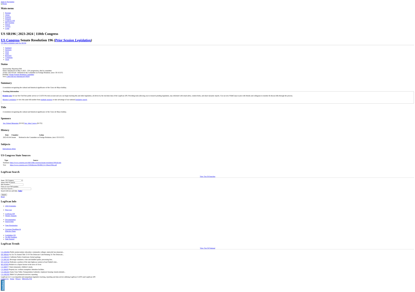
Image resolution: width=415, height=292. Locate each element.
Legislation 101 (10, 235)
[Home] (4, 4)
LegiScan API (10, 21)
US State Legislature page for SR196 (13, 43)
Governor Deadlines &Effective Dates (13, 230)
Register (8, 13)
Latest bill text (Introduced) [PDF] (18, 76)
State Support (9, 239)
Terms (12, 279)
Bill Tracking (9, 23)
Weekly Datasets (11, 216)
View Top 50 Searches (207, 176)
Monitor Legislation (9, 100)
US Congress (10, 40)
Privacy (18, 279)
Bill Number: (5, 184)
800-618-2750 (27, 279)
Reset (3, 197)
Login (7, 28)
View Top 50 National (207, 248)
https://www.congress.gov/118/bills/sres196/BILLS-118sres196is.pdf (33, 165)
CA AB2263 (5, 272)
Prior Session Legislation (73, 40)
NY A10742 (5, 262)
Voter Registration (11, 225)
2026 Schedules (10, 206)
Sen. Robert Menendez (11, 123)
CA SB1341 (5, 259)
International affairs (9, 149)
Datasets (8, 19)
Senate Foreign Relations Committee (21, 74)
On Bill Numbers (11, 237)
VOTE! (7, 26)
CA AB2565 (5, 274)
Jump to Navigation (7, 2)
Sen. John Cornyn (30, 123)
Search (7, 25)
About (7, 15)
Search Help (9, 221)
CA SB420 (4, 269)
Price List (8, 210)
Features (8, 17)
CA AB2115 (5, 257)
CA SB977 (4, 267)
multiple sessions (46, 100)
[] (20, 191)
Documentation (10, 220)
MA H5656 (5, 264)
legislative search (81, 100)
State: (3, 180)
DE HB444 (5, 254)
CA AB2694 (5, 252)
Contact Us (5, 279)
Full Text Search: (7, 189)
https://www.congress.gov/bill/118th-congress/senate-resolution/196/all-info (35, 163)
